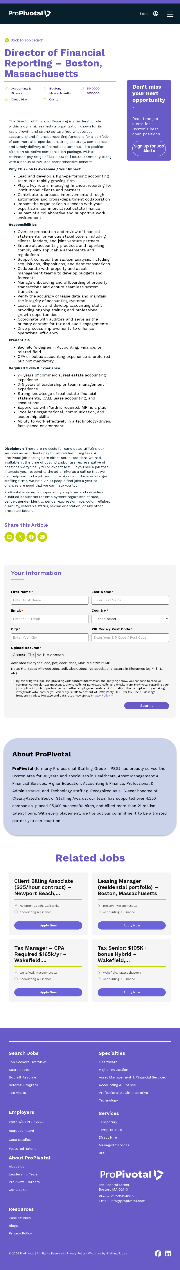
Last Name (102, 592)
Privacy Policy (101, 695)
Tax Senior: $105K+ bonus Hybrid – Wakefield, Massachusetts (122, 954)
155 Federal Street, (114, 1185)
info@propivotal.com (127, 1201)
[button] (148, 13)
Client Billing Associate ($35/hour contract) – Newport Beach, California (43, 887)
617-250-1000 (122, 1196)
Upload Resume (26, 648)
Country (100, 610)
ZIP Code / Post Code (112, 629)
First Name (22, 592)
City (15, 629)
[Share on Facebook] (31, 537)
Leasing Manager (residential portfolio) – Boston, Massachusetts (128, 887)
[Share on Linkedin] (9, 537)
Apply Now (48, 925)
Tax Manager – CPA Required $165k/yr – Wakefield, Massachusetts (40, 954)
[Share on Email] (42, 537)
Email (17, 610)
